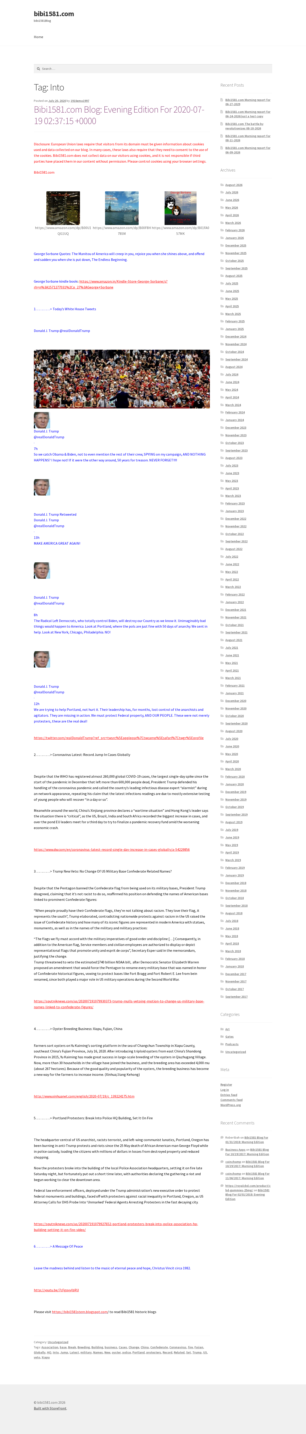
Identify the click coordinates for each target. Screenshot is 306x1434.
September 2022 (236, 541)
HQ (49, 1352)
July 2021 (231, 648)
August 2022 (233, 549)
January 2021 (234, 693)
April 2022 (232, 579)
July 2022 (231, 556)
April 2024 (232, 397)
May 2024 (231, 390)
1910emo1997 (80, 101)
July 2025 (231, 283)
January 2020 (234, 784)
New (107, 1352)
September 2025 (236, 268)
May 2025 (231, 299)
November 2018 (235, 890)
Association (49, 1347)
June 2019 (232, 837)
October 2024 (234, 352)
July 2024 (231, 374)
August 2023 (233, 458)
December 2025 (235, 245)
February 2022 (235, 594)
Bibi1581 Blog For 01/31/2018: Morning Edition (246, 1139)
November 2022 (235, 526)
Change (134, 1347)
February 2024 (235, 412)
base (63, 1347)
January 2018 (234, 966)
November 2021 (235, 617)
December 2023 (235, 428)
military (86, 1352)
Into (56, 1352)
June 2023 (232, 473)
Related (179, 1352)
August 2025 (233, 276)
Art (227, 1029)
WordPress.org (230, 1105)
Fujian (198, 1347)
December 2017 (235, 974)
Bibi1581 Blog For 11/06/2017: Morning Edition (247, 1176)
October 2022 (234, 534)
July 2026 (231, 192)
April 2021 (232, 670)
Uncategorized (58, 1342)
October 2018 (234, 898)
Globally (39, 1352)
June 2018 (232, 928)
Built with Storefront (50, 1408)
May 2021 (231, 663)
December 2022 (235, 519)
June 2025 (232, 291)
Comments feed (231, 1100)
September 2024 (236, 359)
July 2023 (231, 465)
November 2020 (235, 708)
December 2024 (235, 336)
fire (190, 1347)
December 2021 (235, 610)
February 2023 (235, 503)
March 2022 (233, 587)
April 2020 (232, 761)
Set (188, 1352)
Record (167, 1352)
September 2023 (236, 450)
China (145, 1347)
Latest (74, 1352)
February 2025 (235, 321)
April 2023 (232, 488)
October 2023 (234, 443)
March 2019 (233, 860)
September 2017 (236, 997)
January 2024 (234, 420)
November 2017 (235, 981)
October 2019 (234, 807)
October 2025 (234, 261)
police (126, 1352)
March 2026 (233, 223)
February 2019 (235, 868)
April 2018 (232, 943)
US (205, 1352)
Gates (229, 1037)
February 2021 (235, 685)
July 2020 (231, 739)
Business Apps (235, 1150)
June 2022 (232, 564)
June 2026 (232, 200)
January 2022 (234, 602)
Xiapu (46, 1357)
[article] (122, 576)
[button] (122, 738)
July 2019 (231, 830)
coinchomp (233, 1162)
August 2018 (233, 913)
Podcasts (232, 1044)
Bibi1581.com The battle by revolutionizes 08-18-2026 (244, 126)
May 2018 (231, 936)
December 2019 (235, 792)
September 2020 (236, 723)
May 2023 (231, 481)
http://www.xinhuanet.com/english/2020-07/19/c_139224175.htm (84, 1096)
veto (37, 1357)
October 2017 (234, 989)
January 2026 (234, 238)
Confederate (159, 1347)
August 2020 (233, 731)
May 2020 (231, 754)
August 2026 (233, 185)
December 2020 (235, 701)
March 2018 (233, 951)
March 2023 (233, 496)
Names (98, 1352)
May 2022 (231, 572)
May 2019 (231, 845)
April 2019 (232, 852)
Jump (64, 1352)
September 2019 (236, 814)
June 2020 (232, 746)
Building (97, 1347)
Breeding (84, 1347)
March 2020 (233, 769)
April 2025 (232, 306)
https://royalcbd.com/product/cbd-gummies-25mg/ (248, 1188)
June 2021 (232, 655)
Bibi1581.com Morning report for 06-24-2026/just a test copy (247, 114)
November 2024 (235, 344)
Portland (138, 1352)
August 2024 (233, 367)
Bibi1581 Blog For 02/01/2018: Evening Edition (247, 1194)
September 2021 (236, 632)
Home (38, 37)
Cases (123, 1347)
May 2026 (231, 207)
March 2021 (233, 678)
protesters (153, 1352)
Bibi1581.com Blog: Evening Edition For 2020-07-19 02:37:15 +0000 (119, 115)
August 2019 (233, 822)
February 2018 (235, 959)
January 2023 (234, 511)
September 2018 (236, 906)
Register (226, 1085)
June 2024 (232, 382)
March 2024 (233, 405)
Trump (197, 1352)
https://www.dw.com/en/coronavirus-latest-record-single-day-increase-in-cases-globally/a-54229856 (112, 849)
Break (72, 1347)
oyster (116, 1352)
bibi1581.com (54, 13)
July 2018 (231, 921)
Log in (224, 1090)
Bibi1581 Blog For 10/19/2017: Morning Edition (247, 1152)
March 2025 (233, 314)
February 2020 (235, 777)
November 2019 (235, 799)
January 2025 (234, 329)
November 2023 (235, 435)
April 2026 (232, 215)
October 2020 (234, 716)
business (111, 1347)
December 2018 (235, 883)
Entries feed (228, 1095)
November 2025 (235, 253)
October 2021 (234, 625)
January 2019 (234, 875)
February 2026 (235, 230)
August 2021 (233, 640)
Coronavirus (177, 1347)
